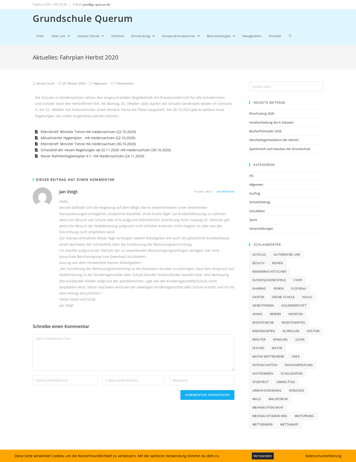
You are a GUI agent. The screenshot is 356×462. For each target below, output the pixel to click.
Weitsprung (304, 416)
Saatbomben (262, 373)
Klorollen (291, 331)
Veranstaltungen (261, 228)
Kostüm (313, 331)
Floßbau (298, 288)
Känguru (280, 339)
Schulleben (257, 211)
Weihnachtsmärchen (269, 416)
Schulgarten (291, 373)
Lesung (258, 348)
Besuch (258, 263)
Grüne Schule (283, 297)
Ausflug (254, 193)
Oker (295, 356)
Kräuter (259, 339)
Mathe (277, 348)
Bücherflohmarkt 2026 (265, 131)
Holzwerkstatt (293, 305)
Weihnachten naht (268, 407)
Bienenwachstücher (269, 271)
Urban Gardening (266, 390)
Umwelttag (285, 382)
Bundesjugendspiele (269, 280)
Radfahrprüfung (299, 365)
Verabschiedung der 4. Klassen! (271, 122)
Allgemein (100, 83)
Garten (258, 297)
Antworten (225, 191)
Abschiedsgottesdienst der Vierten (274, 140)
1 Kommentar (124, 83)
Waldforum (278, 399)
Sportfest (260, 382)
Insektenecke (263, 322)
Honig (257, 314)
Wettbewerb (262, 424)
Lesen (300, 339)
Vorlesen (296, 390)
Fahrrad (259, 288)
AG (251, 175)
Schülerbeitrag (259, 202)
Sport (253, 220)
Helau (307, 297)
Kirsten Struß (45, 83)
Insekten (295, 314)
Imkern (275, 314)
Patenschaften (264, 365)
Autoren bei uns (287, 254)
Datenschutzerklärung (323, 456)
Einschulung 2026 (261, 113)
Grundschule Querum (83, 18)
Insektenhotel (294, 322)
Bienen (277, 263)
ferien (279, 288)
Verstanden (262, 456)
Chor (298, 280)
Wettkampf (289, 424)
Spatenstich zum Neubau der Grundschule (279, 149)
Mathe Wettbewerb (268, 356)
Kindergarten (263, 331)
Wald (256, 399)
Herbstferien (263, 305)
